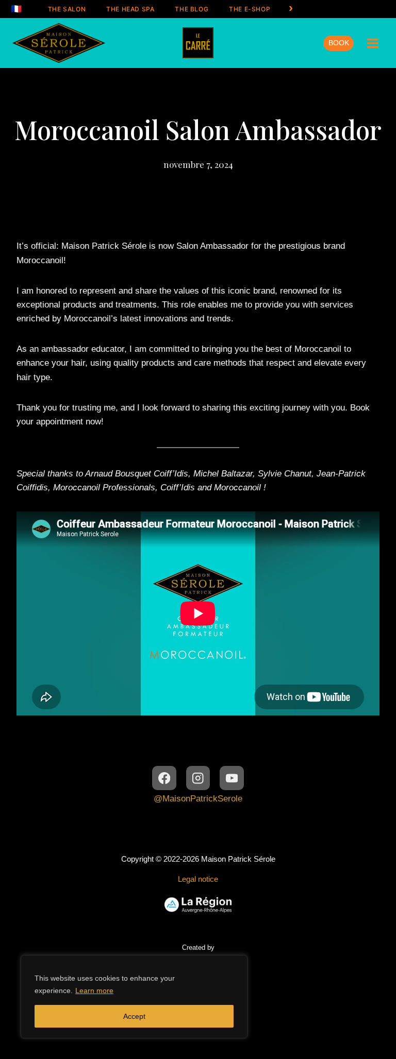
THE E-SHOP (249, 9)
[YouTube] (232, 778)
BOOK (338, 43)
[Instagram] (198, 778)
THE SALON (67, 9)
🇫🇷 (16, 9)
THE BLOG (191, 9)
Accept (134, 1016)
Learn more (94, 990)
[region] (134, 996)
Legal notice (198, 879)
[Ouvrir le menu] (372, 43)
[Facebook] (164, 778)
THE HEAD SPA (130, 9)
